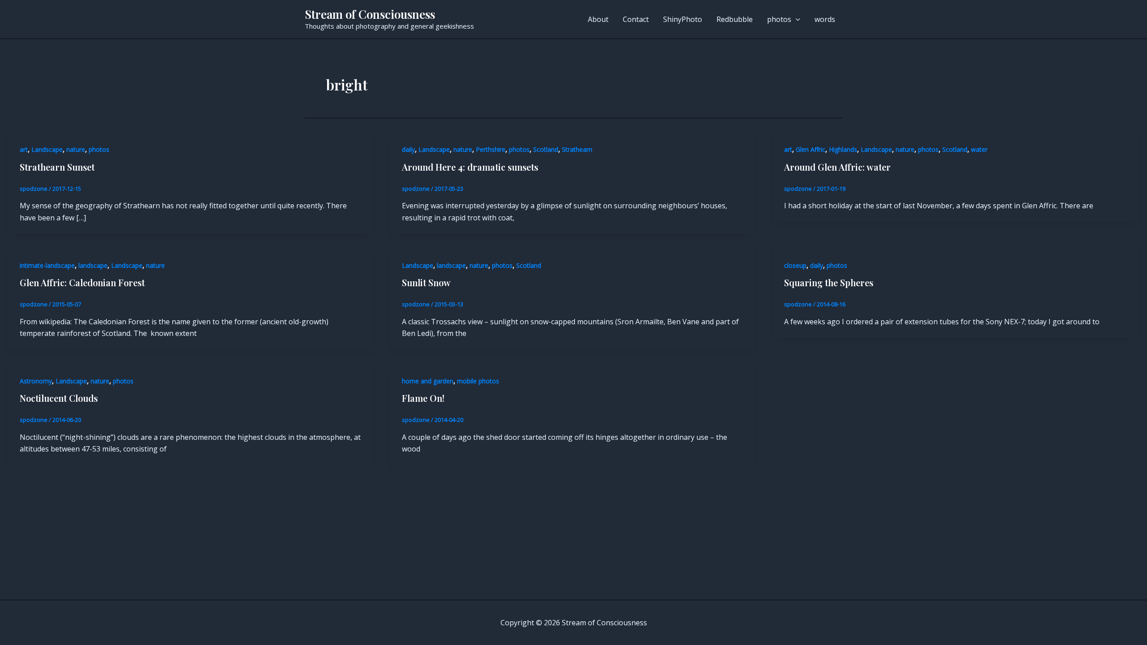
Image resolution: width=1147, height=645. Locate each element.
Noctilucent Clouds (59, 398)
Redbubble (734, 19)
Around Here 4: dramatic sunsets (470, 167)
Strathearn (577, 149)
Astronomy (36, 381)
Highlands (843, 149)
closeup (795, 265)
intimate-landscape (47, 265)
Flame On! (423, 398)
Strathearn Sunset (57, 167)
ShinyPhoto (682, 19)
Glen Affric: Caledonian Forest (82, 282)
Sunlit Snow (426, 282)
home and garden (427, 381)
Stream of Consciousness (370, 14)
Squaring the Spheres (828, 282)
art (24, 149)
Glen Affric (810, 149)
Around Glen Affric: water (837, 167)
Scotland (545, 149)
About (598, 19)
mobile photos (478, 381)
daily (408, 149)
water (979, 149)
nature (75, 149)
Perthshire (490, 149)
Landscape (47, 149)
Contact (636, 19)
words (825, 19)
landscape (93, 265)
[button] (795, 19)
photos (779, 19)
